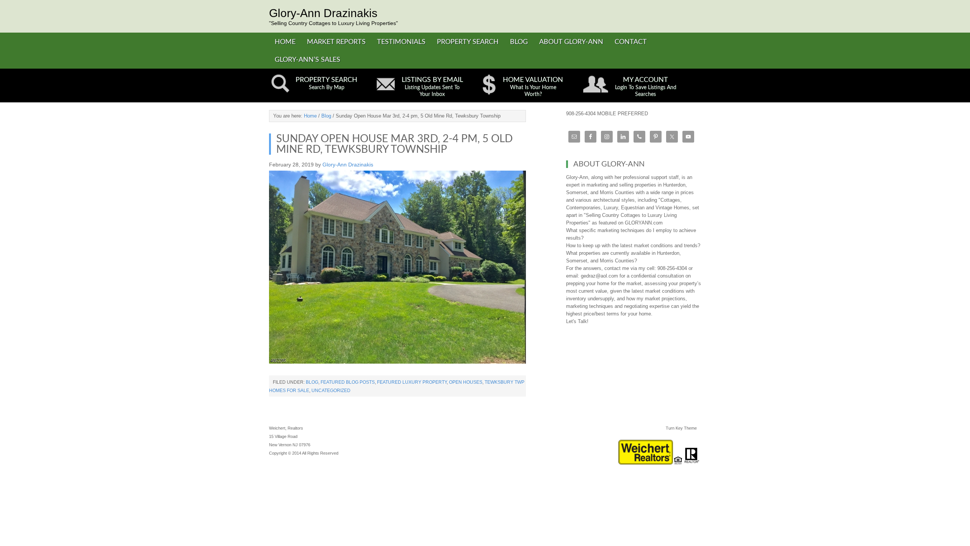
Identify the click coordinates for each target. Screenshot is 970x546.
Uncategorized (330, 390)
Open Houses (465, 382)
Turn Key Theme (681, 428)
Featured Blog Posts (348, 382)
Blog (312, 382)
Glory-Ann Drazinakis (323, 13)
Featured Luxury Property (412, 382)
